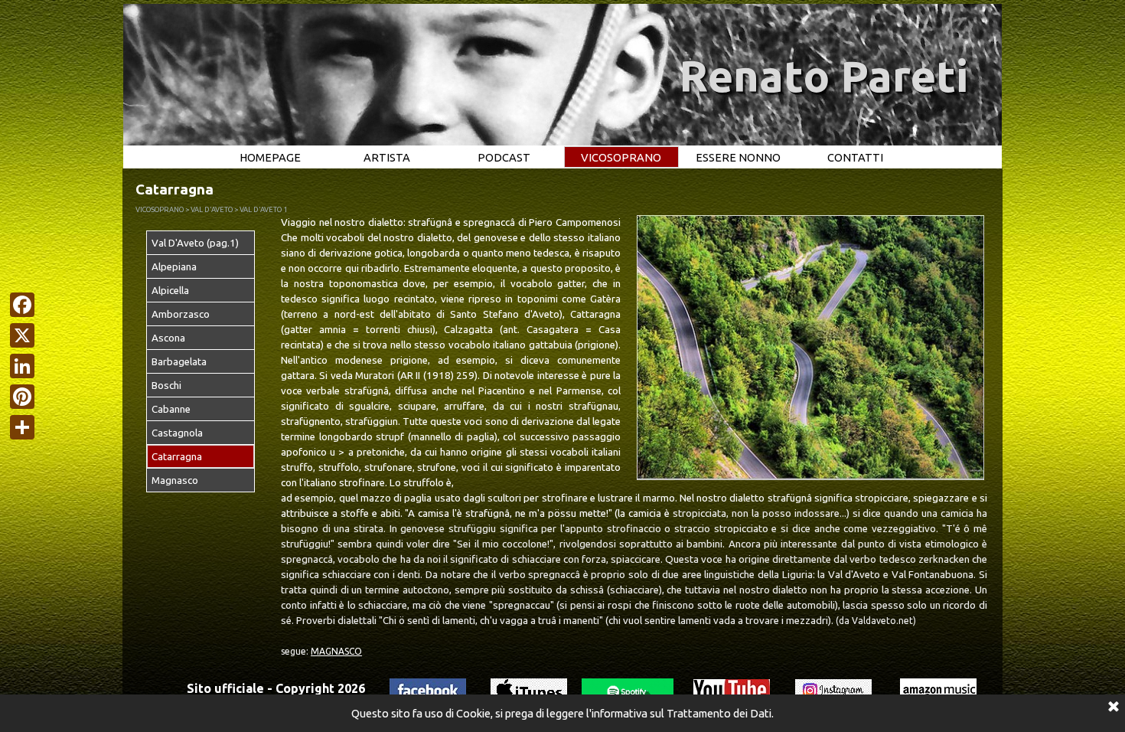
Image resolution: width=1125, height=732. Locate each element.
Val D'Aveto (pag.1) (195, 243)
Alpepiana (174, 267)
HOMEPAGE (270, 157)
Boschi (166, 385)
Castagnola (177, 433)
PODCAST (504, 157)
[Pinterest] (22, 396)
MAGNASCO (336, 651)
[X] (22, 335)
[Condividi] (22, 427)
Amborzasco (181, 314)
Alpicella (170, 290)
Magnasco (175, 480)
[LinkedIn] (22, 366)
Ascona (168, 338)
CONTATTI (855, 157)
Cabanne (171, 409)
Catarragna (177, 456)
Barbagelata (179, 362)
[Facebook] (22, 304)
